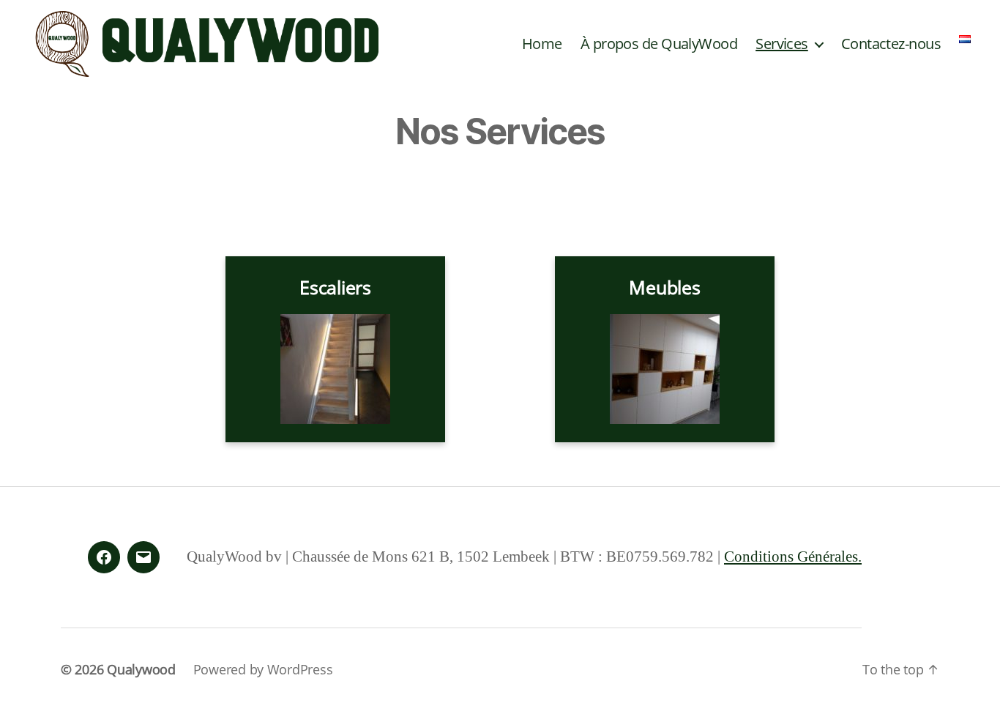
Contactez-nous (891, 44)
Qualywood (141, 669)
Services (781, 44)
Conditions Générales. (793, 557)
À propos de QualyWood (659, 44)
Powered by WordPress (263, 669)
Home (542, 44)
